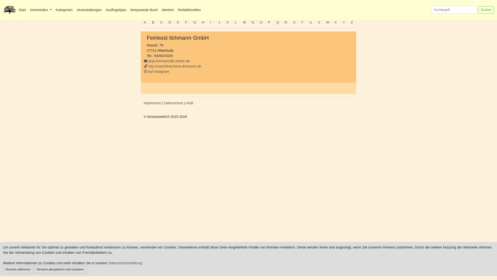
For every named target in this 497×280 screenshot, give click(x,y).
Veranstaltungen (89, 10)
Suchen (486, 9)
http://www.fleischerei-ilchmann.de (174, 66)
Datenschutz (173, 103)
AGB (189, 103)
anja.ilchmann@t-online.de (169, 61)
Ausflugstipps (116, 10)
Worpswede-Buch (144, 10)
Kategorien (64, 10)
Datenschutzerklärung (125, 263)
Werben (168, 10)
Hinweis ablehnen (17, 269)
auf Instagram (158, 72)
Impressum (152, 103)
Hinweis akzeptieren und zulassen (60, 269)
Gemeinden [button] (39, 10)
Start (22, 10)
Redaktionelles (189, 10)
